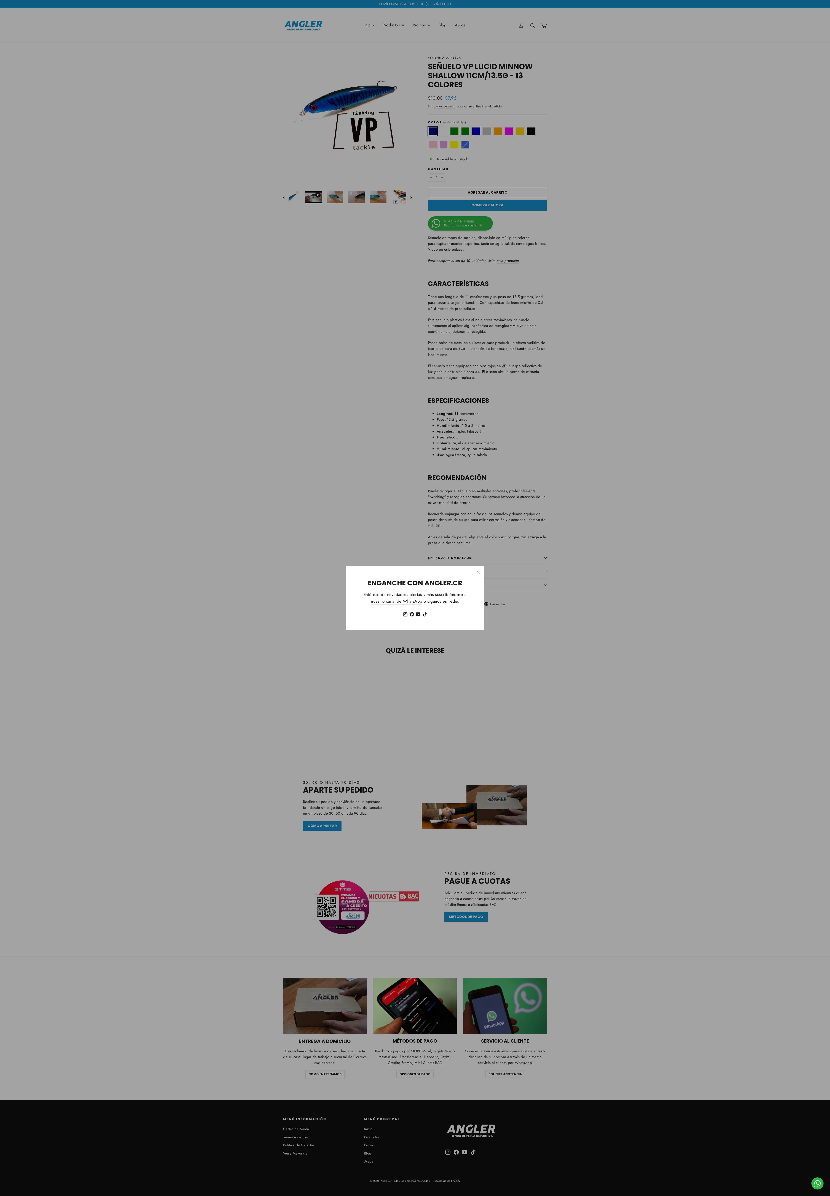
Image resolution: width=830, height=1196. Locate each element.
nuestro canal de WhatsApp (396, 601)
